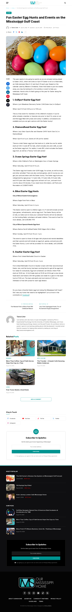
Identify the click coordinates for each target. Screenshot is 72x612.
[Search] (65, 3)
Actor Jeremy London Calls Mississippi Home (31, 494)
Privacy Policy (47, 456)
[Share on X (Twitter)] (16, 32)
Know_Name (48, 605)
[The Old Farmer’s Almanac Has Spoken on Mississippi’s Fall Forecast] (10, 478)
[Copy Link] (8, 105)
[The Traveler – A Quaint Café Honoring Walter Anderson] (51, 348)
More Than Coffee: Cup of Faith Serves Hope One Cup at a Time (20, 362)
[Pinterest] (8, 96)
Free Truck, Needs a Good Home (17, 390)
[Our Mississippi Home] (36, 3)
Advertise (27, 598)
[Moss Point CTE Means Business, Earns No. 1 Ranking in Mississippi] (10, 531)
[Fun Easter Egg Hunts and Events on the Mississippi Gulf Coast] (36, 55)
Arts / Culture (41, 358)
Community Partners (41, 598)
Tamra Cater (15, 27)
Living (9, 12)
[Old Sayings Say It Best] (10, 487)
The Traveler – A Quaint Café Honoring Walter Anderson (50, 362)
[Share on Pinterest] (19, 32)
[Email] (8, 100)
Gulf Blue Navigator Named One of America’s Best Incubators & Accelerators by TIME (37, 511)
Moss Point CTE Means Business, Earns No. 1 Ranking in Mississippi (38, 529)
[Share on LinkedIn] (22, 32)
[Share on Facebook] (13, 32)
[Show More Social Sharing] (25, 32)
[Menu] (7, 3)
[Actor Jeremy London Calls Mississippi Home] (10, 497)
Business (8, 358)
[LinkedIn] (8, 92)
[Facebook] (8, 84)
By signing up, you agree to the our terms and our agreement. (36, 456)
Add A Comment (36, 399)
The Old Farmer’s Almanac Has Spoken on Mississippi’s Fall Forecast (39, 476)
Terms (41, 601)
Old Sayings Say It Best (23, 485)
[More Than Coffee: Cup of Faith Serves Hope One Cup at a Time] (20, 348)
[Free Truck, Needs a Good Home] (20, 377)
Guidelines (33, 601)
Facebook (25, 295)
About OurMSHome (15, 598)
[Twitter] (8, 88)
